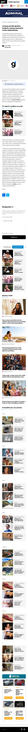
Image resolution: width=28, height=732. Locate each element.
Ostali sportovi (14, 2)
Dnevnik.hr (6, 5)
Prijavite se (14, 237)
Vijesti (14, 5)
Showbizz (22, 5)
